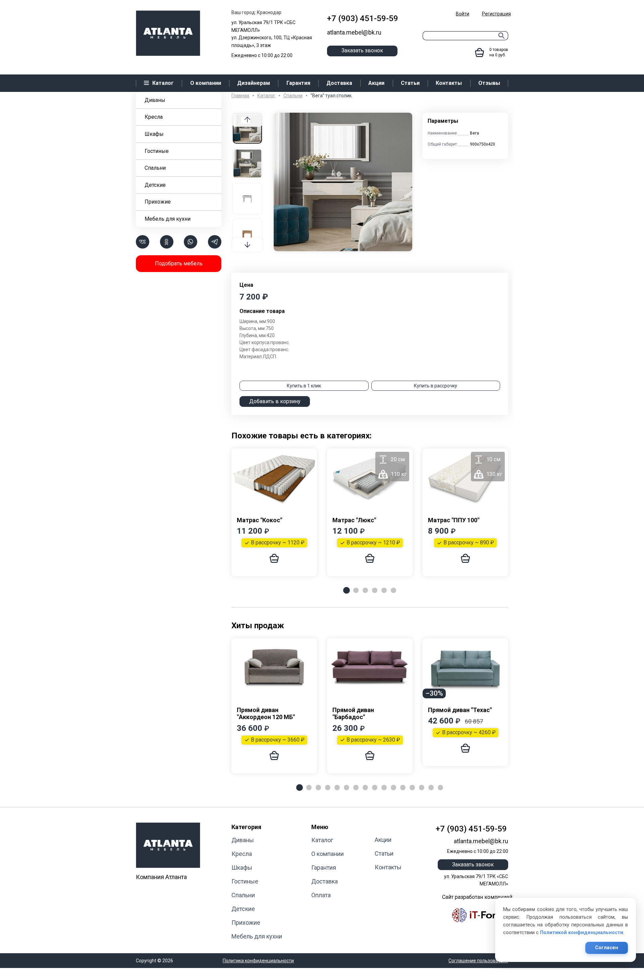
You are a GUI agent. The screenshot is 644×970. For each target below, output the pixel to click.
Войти (462, 13)
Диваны (155, 100)
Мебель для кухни (168, 219)
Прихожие (158, 202)
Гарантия (323, 867)
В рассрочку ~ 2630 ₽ (373, 740)
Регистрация (496, 13)
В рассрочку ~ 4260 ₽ (469, 732)
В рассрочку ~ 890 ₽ (468, 542)
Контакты (388, 867)
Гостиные (157, 151)
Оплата (321, 895)
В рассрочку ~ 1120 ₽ (278, 542)
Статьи (384, 853)
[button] (247, 244)
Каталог (322, 840)
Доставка (324, 881)
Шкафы (154, 134)
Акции (383, 839)
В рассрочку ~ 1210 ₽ (373, 542)
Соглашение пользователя (478, 960)
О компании (327, 853)
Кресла (154, 117)
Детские (155, 185)
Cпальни (155, 168)
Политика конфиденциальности (258, 960)
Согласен (606, 948)
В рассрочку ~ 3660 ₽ (278, 740)
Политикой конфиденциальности (581, 932)
